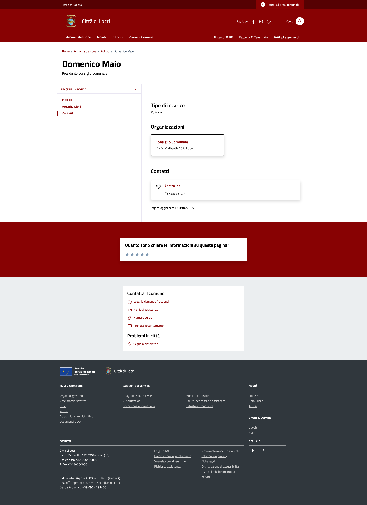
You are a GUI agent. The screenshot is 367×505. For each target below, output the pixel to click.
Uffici (63, 406)
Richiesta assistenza (167, 466)
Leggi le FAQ (162, 451)
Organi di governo (71, 395)
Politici (64, 411)
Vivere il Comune (141, 37)
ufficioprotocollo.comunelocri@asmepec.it (93, 482)
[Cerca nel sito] (300, 21)
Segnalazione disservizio (170, 461)
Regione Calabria (72, 5)
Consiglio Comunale (172, 142)
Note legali (209, 461)
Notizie (253, 395)
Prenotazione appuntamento (172, 456)
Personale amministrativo (76, 416)
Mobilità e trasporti (198, 395)
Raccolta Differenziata (253, 37)
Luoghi (253, 427)
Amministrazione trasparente (221, 451)
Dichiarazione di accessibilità (220, 466)
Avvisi (253, 406)
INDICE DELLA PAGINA (73, 89)
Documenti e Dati (71, 421)
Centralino (172, 185)
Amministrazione (78, 37)
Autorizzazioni (132, 401)
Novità (102, 37)
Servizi (118, 37)
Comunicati (256, 401)
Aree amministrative (73, 401)
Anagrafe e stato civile (137, 395)
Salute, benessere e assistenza (206, 401)
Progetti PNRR (223, 37)
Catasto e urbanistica (199, 406)
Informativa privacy (214, 456)
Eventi (253, 432)
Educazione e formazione (139, 406)
